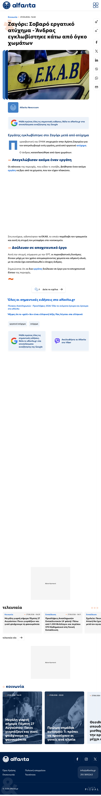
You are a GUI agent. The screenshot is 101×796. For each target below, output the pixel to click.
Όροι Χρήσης (9, 770)
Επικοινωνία (9, 774)
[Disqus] (50, 393)
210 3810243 (86, 774)
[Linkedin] (97, 60)
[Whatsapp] (97, 78)
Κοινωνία (12, 17)
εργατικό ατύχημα (18, 324)
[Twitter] (97, 51)
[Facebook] (97, 42)
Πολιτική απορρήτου (35, 770)
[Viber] (97, 69)
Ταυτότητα (30, 774)
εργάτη (12, 170)
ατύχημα (81, 145)
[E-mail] (97, 87)
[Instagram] (86, 759)
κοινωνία (15, 686)
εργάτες (37, 268)
